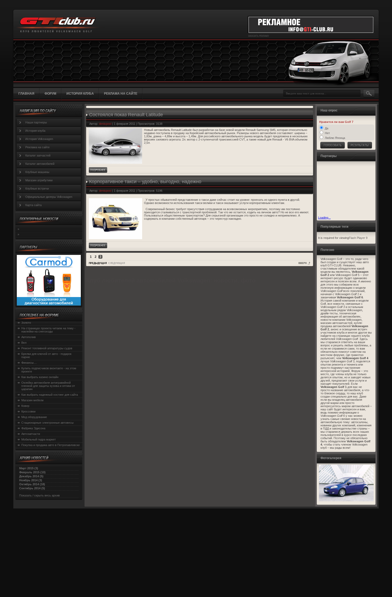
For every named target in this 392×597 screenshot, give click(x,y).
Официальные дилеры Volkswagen (48, 196)
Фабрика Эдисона (33, 428)
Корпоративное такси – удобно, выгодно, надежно (145, 181)
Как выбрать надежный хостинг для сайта (49, 394)
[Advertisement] (344, 189)
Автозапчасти (30, 433)
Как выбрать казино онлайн (39, 377)
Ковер (25, 405)
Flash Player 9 (358, 237)
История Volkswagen (39, 139)
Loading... (324, 217)
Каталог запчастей (37, 155)
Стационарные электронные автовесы (47, 422)
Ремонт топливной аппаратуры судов (46, 348)
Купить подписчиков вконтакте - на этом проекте (48, 370)
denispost (105, 123)
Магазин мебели (32, 400)
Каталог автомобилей (39, 163)
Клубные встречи (37, 188)
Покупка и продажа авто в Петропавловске (50, 445)
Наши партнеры (36, 122)
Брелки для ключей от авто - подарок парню (46, 355)
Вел (23, 342)
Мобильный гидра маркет (38, 439)
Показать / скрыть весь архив (39, 495)
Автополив (28, 337)
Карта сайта (33, 205)
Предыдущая (98, 263)
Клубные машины (37, 172)
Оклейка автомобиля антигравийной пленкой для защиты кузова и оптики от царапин (48, 386)
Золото (26, 322)
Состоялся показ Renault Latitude (126, 114)
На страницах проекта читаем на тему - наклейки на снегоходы (48, 330)
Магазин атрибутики (39, 180)
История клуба (35, 130)
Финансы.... (29, 362)
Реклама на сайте (37, 147)
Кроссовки (28, 411)
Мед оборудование (34, 417)
